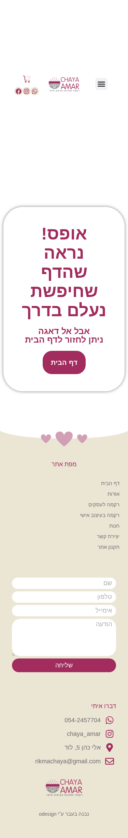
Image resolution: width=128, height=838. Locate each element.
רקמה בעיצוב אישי (99, 515)
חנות (114, 526)
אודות (113, 494)
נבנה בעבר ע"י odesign (64, 814)
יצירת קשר (108, 536)
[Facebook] (18, 91)
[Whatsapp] (35, 91)
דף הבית (110, 483)
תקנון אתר (108, 547)
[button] (101, 84)
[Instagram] (27, 91)
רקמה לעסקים (103, 504)
